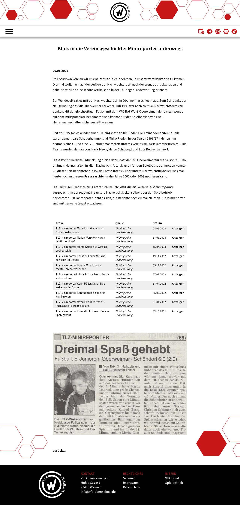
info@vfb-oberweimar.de (98, 491)
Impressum (131, 482)
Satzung (128, 478)
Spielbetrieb (174, 482)
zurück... (59, 450)
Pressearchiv (94, 176)
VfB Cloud (172, 478)
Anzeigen (178, 228)
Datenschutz (131, 487)
